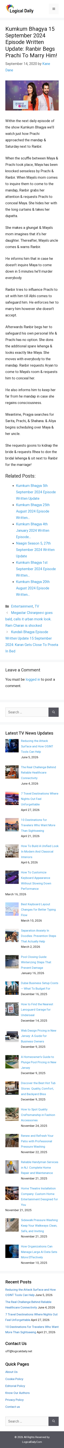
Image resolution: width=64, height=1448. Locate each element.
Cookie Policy (14, 1379)
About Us (11, 1372)
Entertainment (22, 606)
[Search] (54, 712)
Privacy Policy (14, 1400)
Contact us (12, 1406)
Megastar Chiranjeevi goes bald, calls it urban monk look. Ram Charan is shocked (29, 619)
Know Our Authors (17, 1393)
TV (37, 606)
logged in (33, 679)
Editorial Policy (15, 1386)
